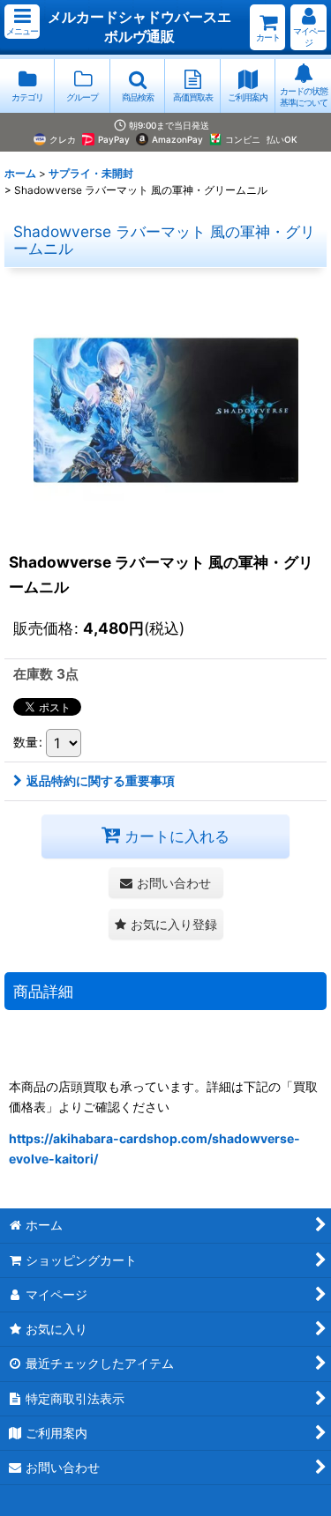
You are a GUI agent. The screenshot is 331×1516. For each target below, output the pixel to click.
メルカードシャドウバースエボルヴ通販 (139, 26)
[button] (22, 21)
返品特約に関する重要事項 (100, 780)
